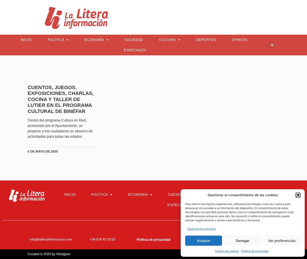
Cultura (167, 40)
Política (56, 40)
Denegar (243, 241)
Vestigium (63, 254)
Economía (94, 40)
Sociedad (134, 40)
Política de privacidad (254, 251)
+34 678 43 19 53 (102, 239)
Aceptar (203, 241)
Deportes (206, 40)
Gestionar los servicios (201, 228)
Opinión (239, 40)
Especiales (135, 50)
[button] (298, 195)
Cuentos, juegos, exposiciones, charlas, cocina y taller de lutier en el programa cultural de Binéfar (61, 99)
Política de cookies (227, 251)
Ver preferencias (282, 241)
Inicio (26, 40)
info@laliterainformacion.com (51, 239)
